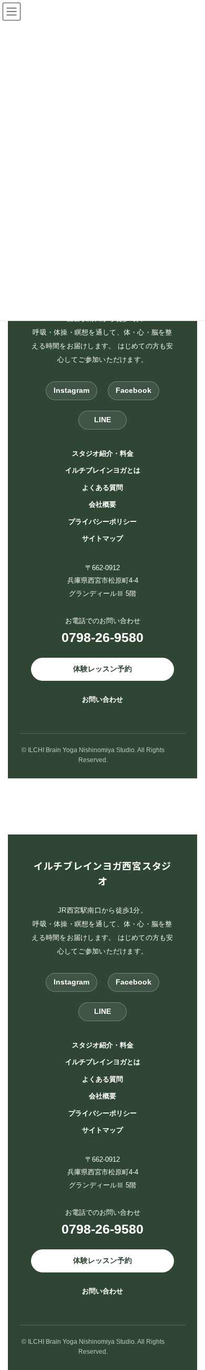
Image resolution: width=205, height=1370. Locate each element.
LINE (102, 419)
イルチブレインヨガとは (102, 470)
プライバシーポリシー (102, 521)
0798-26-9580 (103, 637)
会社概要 (102, 504)
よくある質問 (102, 487)
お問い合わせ (102, 699)
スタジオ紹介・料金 (103, 453)
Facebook (133, 390)
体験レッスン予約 (102, 668)
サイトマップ (102, 538)
